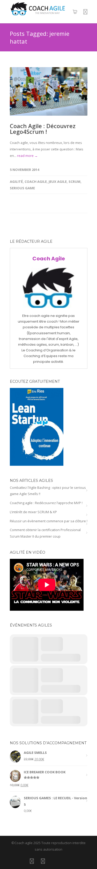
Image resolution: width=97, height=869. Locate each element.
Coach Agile (48, 258)
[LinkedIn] (32, 861)
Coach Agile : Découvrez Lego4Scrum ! (43, 128)
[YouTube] (54, 861)
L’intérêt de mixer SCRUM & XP (33, 512)
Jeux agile (58, 181)
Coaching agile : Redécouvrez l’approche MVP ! (46, 502)
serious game (22, 188)
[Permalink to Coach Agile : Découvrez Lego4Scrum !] (48, 91)
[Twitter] (43, 861)
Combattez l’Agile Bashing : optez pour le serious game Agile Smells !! (48, 490)
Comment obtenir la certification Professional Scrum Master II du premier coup (45, 533)
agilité (16, 181)
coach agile (36, 181)
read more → (27, 155)
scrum (74, 181)
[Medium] (65, 861)
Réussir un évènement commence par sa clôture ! (48, 521)
